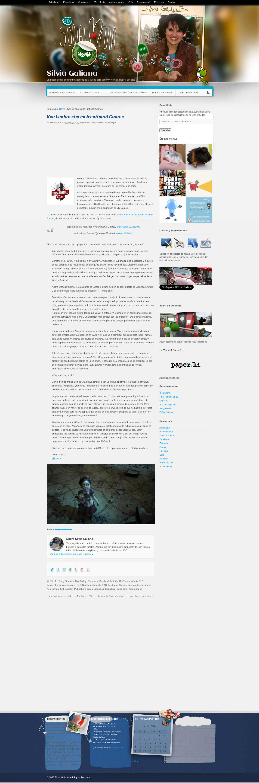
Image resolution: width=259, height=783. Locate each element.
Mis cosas (159, 2)
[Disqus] (100, 646)
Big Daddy (80, 581)
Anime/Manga (166, 431)
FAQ (104, 585)
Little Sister (66, 589)
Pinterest (163, 459)
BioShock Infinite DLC (131, 581)
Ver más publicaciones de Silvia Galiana (72, 554)
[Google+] (88, 569)
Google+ (163, 447)
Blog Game (164, 393)
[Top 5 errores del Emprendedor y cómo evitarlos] (172, 210)
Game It (163, 401)
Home (62, 109)
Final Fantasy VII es (168, 397)
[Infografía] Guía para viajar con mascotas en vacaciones (125, 596)
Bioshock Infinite (108, 581)
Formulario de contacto (62, 92)
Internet (86, 123)
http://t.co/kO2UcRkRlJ (128, 226)
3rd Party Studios (64, 581)
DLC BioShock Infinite (89, 585)
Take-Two (122, 589)
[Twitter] (52, 569)
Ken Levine (53, 589)
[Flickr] (70, 569)
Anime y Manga (116, 2)
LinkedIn (163, 451)
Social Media (165, 466)
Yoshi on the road (188, 92)
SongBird (110, 589)
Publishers (80, 589)
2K (51, 581)
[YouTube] (64, 569)
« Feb (135, 761)
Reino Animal (143, 2)
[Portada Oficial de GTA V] (172, 183)
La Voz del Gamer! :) (91, 92)
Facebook (164, 439)
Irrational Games (63, 529)
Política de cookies (162, 92)
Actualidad (54, 2)
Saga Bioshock (95, 589)
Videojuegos (84, 2)
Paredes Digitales (168, 404)
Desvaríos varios (167, 435)
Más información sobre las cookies (128, 92)
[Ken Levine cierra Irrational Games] (100, 494)
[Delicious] (82, 569)
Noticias (94, 123)
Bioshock (93, 581)
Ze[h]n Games (166, 412)
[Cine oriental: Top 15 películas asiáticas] (199, 183)
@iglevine (57, 458)
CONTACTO (118, 748)
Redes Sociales (167, 462)
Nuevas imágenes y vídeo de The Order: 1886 (70, 596)
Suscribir (165, 130)
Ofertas (171, 2)
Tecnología (99, 2)
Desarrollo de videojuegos (61, 585)
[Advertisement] (100, 151)
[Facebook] (58, 569)
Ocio (130, 2)
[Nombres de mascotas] (172, 157)
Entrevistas (68, 2)
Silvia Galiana (72, 73)
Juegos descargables (139, 585)
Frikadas (163, 443)
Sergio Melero (166, 408)
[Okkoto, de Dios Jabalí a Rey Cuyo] (199, 157)
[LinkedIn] (76, 569)
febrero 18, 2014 (123, 233)
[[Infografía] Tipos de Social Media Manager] (199, 210)
